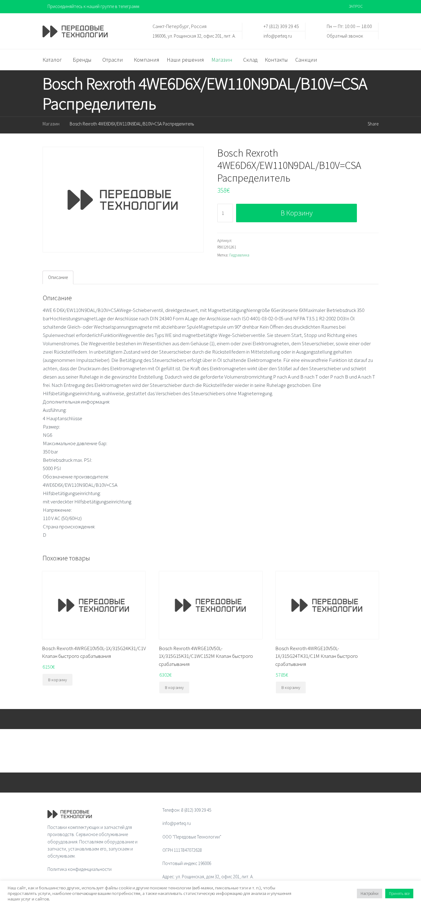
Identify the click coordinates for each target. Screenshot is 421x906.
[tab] (58, 277)
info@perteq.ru (278, 36)
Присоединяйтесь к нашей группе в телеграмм (93, 6)
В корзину (297, 213)
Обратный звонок (345, 36)
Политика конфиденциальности (79, 869)
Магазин (51, 124)
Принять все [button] (399, 893)
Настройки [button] (369, 893)
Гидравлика (239, 255)
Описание (58, 277)
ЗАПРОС (356, 6)
